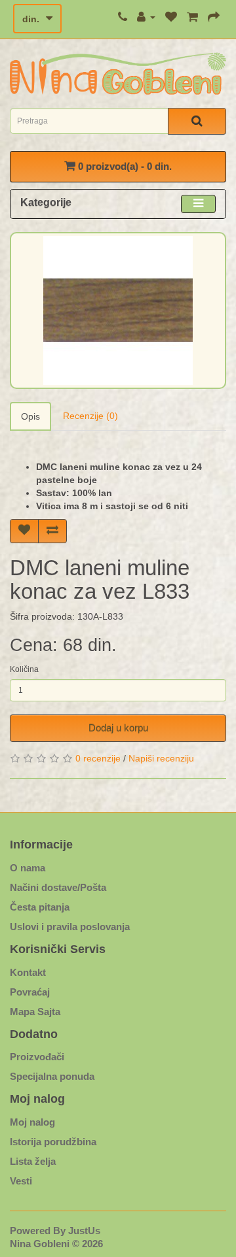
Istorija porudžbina (53, 1141)
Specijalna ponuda (52, 1076)
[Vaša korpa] (192, 17)
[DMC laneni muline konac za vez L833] (118, 310)
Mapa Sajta (35, 1011)
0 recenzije (98, 758)
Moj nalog (32, 1122)
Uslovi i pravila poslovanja (70, 926)
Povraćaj (30, 991)
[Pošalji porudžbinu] (214, 17)
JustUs (84, 1230)
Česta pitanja (39, 907)
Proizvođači (37, 1056)
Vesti (21, 1180)
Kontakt (28, 972)
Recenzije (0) (90, 416)
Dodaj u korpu (118, 727)
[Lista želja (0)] (171, 17)
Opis (30, 416)
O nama (27, 867)
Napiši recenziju (161, 758)
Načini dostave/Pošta (58, 887)
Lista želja (33, 1161)
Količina (24, 669)
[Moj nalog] (146, 17)
